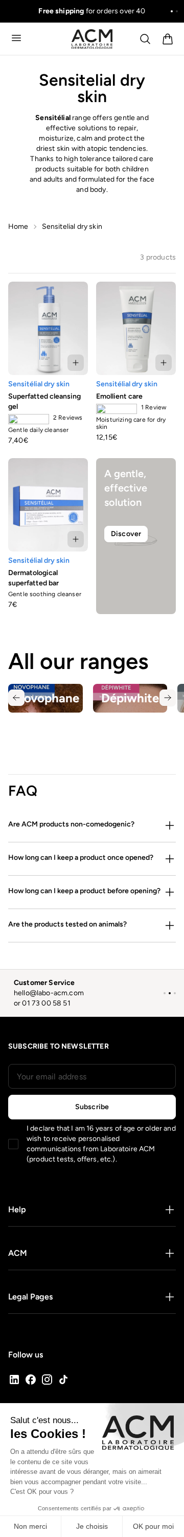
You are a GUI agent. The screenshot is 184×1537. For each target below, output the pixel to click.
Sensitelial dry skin (72, 226)
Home (18, 226)
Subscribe (92, 1106)
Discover (126, 533)
